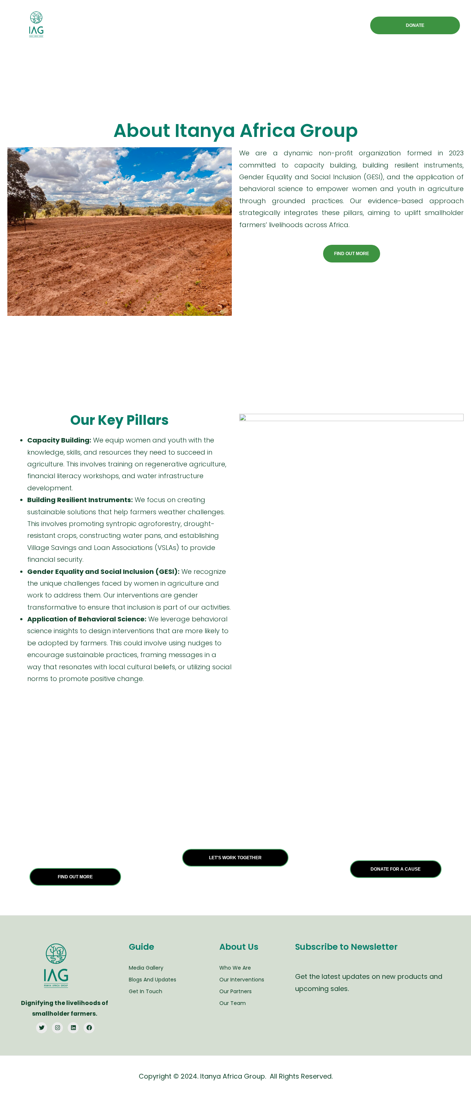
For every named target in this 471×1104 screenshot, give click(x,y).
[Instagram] (57, 1027)
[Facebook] (89, 1027)
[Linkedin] (73, 1027)
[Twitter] (41, 1027)
